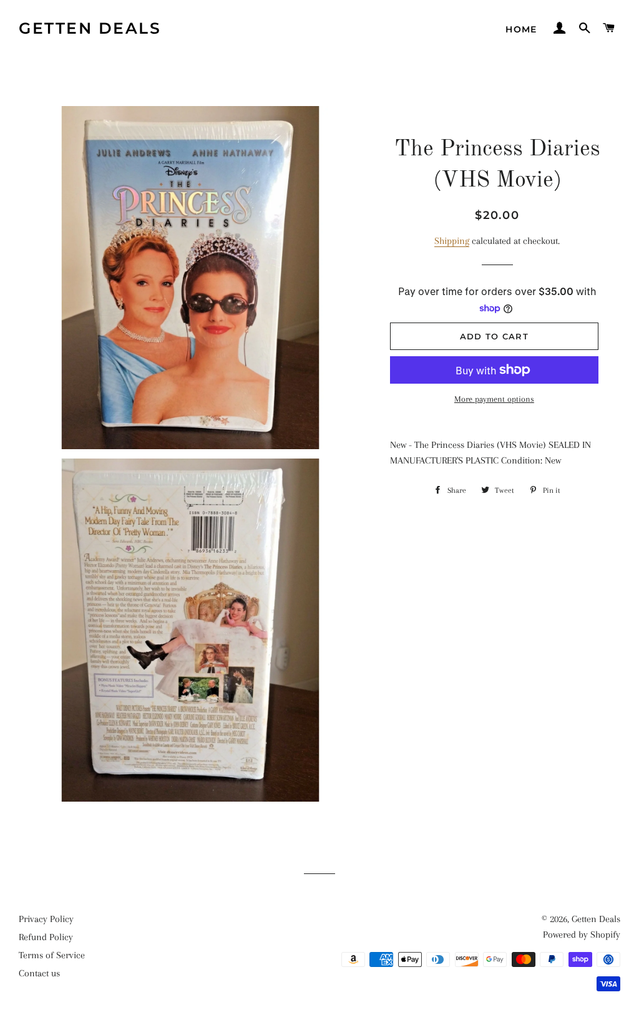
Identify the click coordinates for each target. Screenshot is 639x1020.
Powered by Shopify (581, 934)
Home (521, 29)
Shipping (451, 240)
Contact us (39, 973)
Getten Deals (90, 28)
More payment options (494, 399)
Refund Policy (46, 937)
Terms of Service (52, 955)
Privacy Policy (46, 919)
